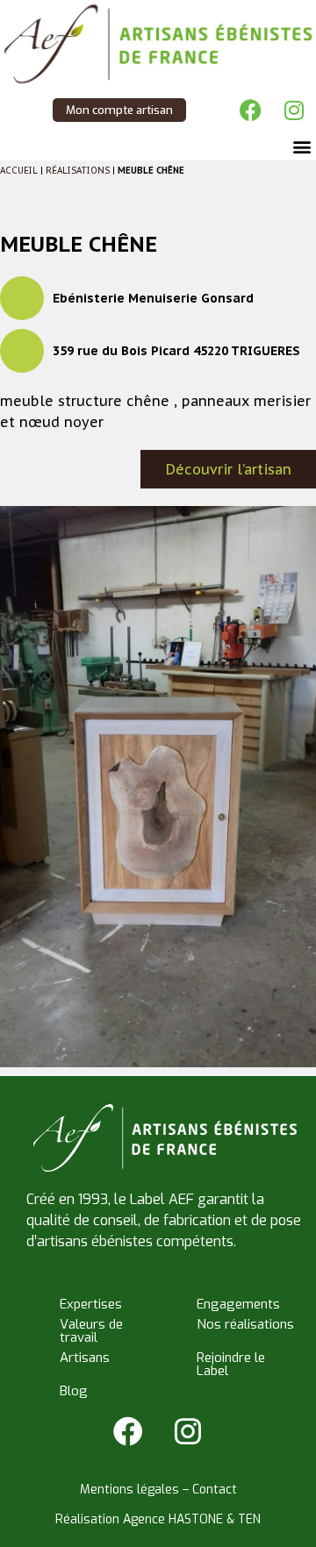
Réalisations (78, 170)
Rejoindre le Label (231, 1364)
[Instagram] (294, 110)
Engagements (238, 1304)
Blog (74, 1391)
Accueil (19, 170)
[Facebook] (250, 110)
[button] (301, 146)
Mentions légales (129, 1489)
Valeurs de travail (91, 1330)
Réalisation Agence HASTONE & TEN (158, 1519)
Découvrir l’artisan (228, 469)
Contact (214, 1489)
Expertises (91, 1304)
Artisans (85, 1357)
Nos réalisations (245, 1324)
